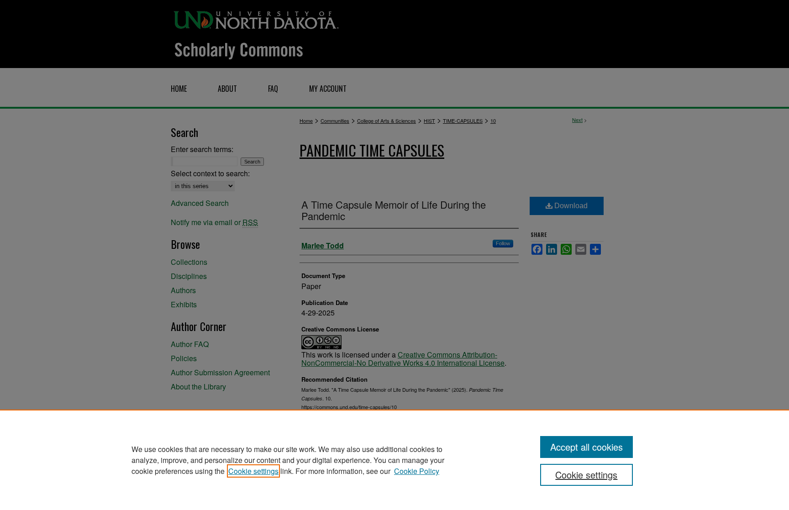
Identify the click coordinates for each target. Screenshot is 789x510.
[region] (394, 460)
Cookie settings (253, 471)
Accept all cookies (586, 446)
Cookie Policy (416, 471)
